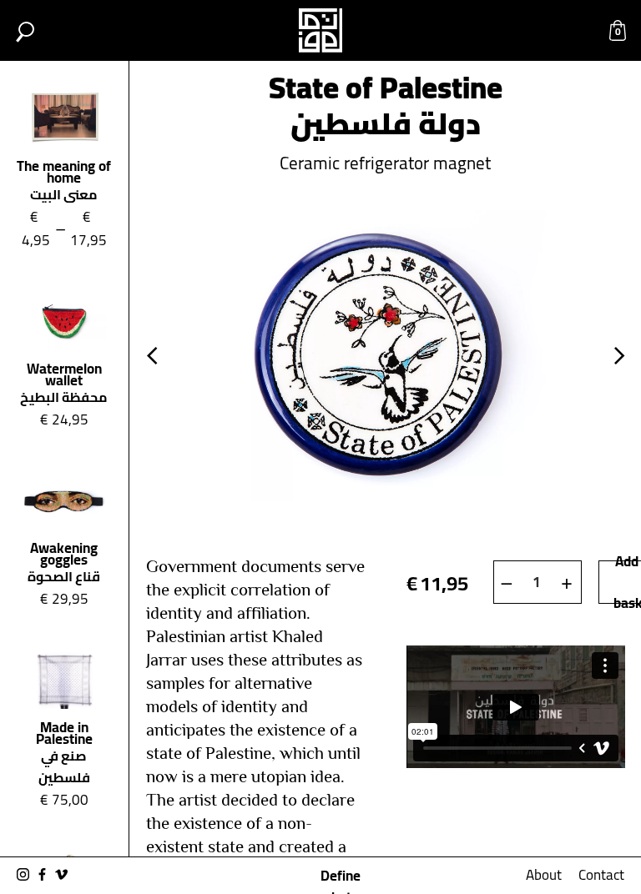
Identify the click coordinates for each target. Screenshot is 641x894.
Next (619, 356)
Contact (601, 874)
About (544, 874)
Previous (152, 356)
